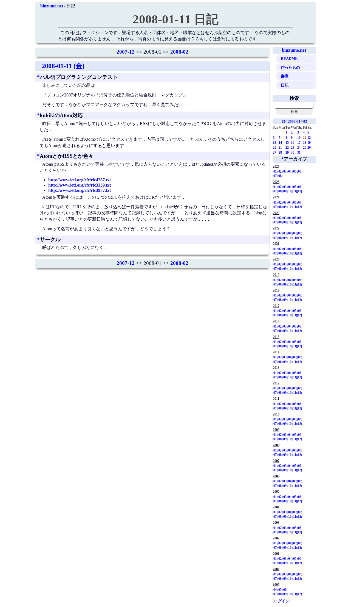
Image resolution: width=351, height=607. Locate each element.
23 (292, 147)
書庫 (284, 76)
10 (299, 137)
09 (285, 191)
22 (287, 147)
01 (275, 171)
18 (304, 142)
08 (280, 176)
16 (292, 142)
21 (280, 147)
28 (280, 152)
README (289, 58)
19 (309, 142)
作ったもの (290, 67)
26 (309, 147)
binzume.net (51, 6)
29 (287, 152)
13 (274, 142)
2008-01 (294, 121)
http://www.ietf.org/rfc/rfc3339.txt (79, 185)
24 (299, 147)
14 (280, 142)
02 (305, 121)
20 (274, 147)
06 (299, 171)
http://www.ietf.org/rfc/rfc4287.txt (79, 180)
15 (287, 142)
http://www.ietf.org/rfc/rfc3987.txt (79, 190)
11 (294, 191)
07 (275, 176)
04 (289, 171)
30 (292, 152)
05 (294, 171)
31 (299, 152)
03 (285, 171)
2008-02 (179, 52)
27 (274, 152)
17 (299, 142)
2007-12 (126, 52)
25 (304, 147)
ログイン (281, 601)
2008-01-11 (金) (63, 66)
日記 (284, 85)
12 (283, 121)
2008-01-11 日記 (176, 19)
